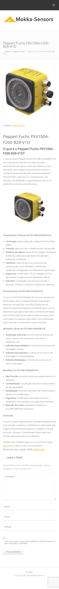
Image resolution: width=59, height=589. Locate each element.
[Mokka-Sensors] (29, 22)
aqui (5, 445)
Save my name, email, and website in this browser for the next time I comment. (30, 542)
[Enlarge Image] (29, 64)
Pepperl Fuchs (18, 125)
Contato (29, 572)
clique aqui (39, 449)
